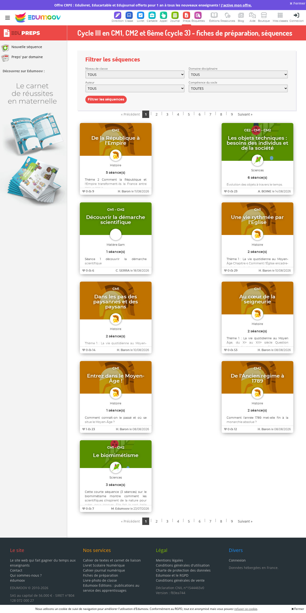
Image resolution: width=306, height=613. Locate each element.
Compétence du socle (203, 82)
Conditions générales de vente (180, 580)
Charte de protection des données (183, 570)
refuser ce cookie (245, 609)
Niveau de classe (96, 68)
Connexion (237, 560)
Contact (16, 570)
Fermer (298, 3)
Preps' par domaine (27, 57)
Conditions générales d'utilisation (183, 565)
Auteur (89, 82)
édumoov (17, 580)
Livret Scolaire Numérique (104, 565)
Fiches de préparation (100, 575)
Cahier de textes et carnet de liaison (112, 560)
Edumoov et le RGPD (172, 575)
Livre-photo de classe (100, 580)
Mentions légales (169, 560)
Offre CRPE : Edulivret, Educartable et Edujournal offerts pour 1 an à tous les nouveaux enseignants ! (153, 5)
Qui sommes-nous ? (26, 575)
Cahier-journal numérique (104, 570)
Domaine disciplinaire (203, 68)
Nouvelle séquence (26, 47)
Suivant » (245, 114)
